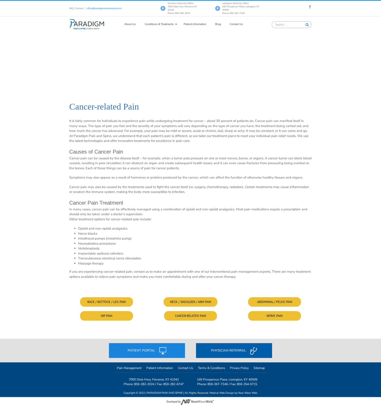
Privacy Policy (239, 368)
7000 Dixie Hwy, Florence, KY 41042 (154, 379)
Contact (79, 8)
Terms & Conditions (211, 368)
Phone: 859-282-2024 (179, 13)
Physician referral (229, 350)
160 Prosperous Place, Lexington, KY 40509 (227, 379)
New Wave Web (247, 393)
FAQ (71, 8)
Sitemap (259, 368)
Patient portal (142, 350)
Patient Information (159, 368)
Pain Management (129, 368)
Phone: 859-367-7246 (233, 13)
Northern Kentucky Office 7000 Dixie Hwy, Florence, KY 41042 (182, 6)
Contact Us (185, 368)
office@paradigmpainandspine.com (104, 8)
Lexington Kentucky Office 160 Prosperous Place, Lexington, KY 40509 (240, 6)
